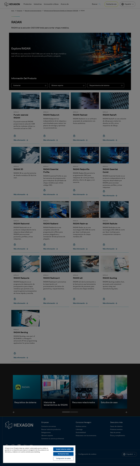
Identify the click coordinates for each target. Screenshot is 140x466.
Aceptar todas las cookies (63, 449)
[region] (39, 454)
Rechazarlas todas (63, 454)
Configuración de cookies (63, 458)
